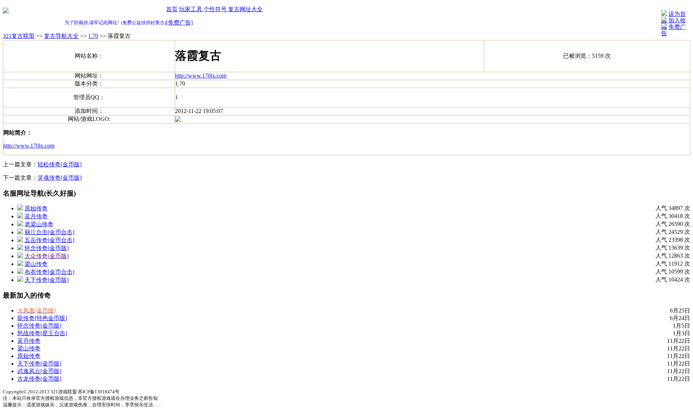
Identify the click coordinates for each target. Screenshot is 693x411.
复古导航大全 (61, 36)
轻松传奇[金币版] (60, 164)
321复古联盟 (19, 36)
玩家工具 (191, 9)
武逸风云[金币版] (39, 371)
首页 (172, 9)
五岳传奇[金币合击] (49, 240)
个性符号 (216, 9)
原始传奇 (36, 208)
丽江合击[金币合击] (49, 232)
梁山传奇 (36, 264)
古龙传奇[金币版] (39, 379)
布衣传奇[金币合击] (49, 272)
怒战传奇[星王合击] (42, 333)
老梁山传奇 (39, 224)
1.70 (93, 36)
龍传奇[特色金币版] (42, 318)
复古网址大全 (245, 9)
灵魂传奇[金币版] (60, 178)
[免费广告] (179, 22)
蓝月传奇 (36, 216)
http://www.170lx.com (200, 76)
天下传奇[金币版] (47, 280)
